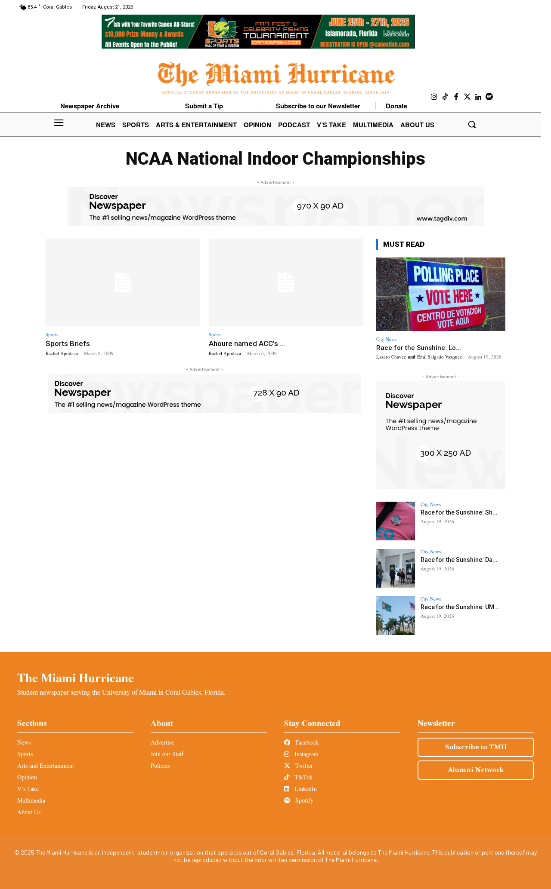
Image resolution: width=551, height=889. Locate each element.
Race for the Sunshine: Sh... (459, 512)
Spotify (303, 800)
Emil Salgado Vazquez (439, 356)
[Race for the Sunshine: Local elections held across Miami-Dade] (440, 294)
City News (386, 339)
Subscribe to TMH (476, 747)
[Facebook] (456, 97)
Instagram (306, 754)
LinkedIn (305, 789)
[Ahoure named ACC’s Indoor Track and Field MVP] (286, 283)
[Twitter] (467, 97)
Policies (160, 765)
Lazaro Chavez (391, 356)
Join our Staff (167, 754)
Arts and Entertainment (45, 765)
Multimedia (31, 800)
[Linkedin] (478, 97)
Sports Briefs (68, 343)
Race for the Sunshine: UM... (460, 607)
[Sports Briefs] (123, 283)
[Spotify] (489, 97)
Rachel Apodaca (62, 353)
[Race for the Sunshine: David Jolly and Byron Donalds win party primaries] (395, 568)
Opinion (27, 777)
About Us (28, 812)
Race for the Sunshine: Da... (459, 559)
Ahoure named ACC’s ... (247, 343)
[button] (471, 124)
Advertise (162, 742)
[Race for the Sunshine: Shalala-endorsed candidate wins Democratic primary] (395, 521)
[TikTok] (445, 97)
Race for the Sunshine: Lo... (418, 348)
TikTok (303, 777)
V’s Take (28, 789)
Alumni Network (476, 770)
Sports (52, 334)
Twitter (303, 765)
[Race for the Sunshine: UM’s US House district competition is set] (395, 615)
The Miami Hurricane (75, 677)
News (24, 742)
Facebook (306, 742)
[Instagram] (434, 97)
